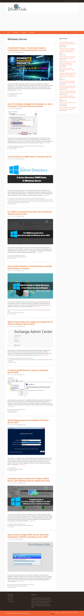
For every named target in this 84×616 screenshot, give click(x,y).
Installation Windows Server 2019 (16, 469)
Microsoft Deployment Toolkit (20, 585)
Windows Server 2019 (39, 146)
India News (24, 32)
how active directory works (42, 201)
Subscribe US (70, 612)
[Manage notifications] (81, 613)
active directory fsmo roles (21, 199)
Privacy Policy (76, 1)
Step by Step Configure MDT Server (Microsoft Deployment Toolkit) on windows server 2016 (28, 536)
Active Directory (12, 199)
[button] (76, 32)
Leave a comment (12, 96)
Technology (15, 32)
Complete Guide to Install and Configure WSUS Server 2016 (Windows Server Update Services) (29, 479)
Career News (32, 32)
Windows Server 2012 (20, 146)
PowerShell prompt (13, 94)
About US (65, 1)
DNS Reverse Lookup (13, 410)
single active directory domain (23, 202)
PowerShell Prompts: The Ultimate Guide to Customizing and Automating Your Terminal (27, 49)
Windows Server (18, 93)
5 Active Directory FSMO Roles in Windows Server (30, 157)
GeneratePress (26, 613)
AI (9, 93)
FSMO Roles (24, 201)
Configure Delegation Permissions (16, 147)
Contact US (70, 1)
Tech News (12, 93)
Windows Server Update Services (26, 525)
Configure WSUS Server (14, 525)
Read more (19, 90)
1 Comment (11, 526)
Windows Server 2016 (30, 146)
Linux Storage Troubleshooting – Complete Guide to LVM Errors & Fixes (67, 97)
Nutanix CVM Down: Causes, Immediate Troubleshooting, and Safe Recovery (67, 44)
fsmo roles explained (32, 201)
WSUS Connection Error (22, 256)
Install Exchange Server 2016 (42, 359)
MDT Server (11, 585)
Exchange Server (12, 358)
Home (9, 32)
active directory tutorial (44, 199)
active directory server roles (33, 199)
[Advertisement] (42, 21)
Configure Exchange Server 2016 (16, 359)
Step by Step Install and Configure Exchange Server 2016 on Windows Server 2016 (30, 323)
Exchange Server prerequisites (29, 359)
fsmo (21, 201)
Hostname (22, 312)
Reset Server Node (13, 256)
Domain (17, 312)
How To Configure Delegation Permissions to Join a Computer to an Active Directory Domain (30, 105)
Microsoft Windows (13, 309)
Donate (76, 612)
